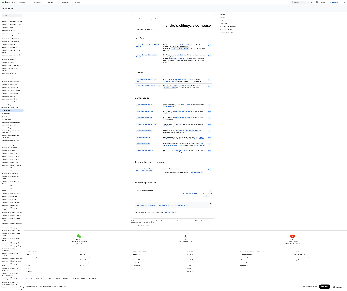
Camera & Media (85, 263)
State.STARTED (199, 145)
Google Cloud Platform (78, 279)
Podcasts (29, 271)
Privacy (82, 265)
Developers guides (245, 257)
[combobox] (300, 2)
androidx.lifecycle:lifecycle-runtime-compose (199, 193)
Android (28, 254)
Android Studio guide (246, 254)
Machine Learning (85, 257)
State (166, 126)
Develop (50, 2)
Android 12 (190, 268)
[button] (12, 21)
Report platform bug (299, 254)
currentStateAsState (144, 130)
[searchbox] (12, 15)
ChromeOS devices (138, 260)
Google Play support (299, 260)
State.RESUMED (199, 139)
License (34, 286)
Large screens (137, 254)
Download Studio (245, 263)
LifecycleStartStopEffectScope (148, 86)
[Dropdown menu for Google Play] (70, 2)
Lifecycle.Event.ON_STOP (179, 58)
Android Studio (334, 2)
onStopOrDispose (170, 87)
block (201, 137)
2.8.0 (210, 198)
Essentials (22, 2)
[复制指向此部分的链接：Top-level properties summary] (168, 162)
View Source (206, 196)
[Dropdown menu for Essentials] (27, 2)
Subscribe (324, 287)
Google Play (64, 2)
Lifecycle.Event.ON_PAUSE (180, 48)
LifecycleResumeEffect (183, 45)
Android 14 (190, 263)
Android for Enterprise (32, 257)
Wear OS (135, 257)
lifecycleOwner (171, 139)
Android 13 (190, 265)
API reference (7, 9)
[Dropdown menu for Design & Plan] (43, 2)
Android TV (136, 265)
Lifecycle (188, 104)
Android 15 (190, 260)
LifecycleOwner (180, 150)
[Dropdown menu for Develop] (55, 2)
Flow (180, 124)
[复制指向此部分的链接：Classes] (144, 73)
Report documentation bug (301, 257)
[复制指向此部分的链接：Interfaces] (147, 38)
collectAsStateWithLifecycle (147, 124)
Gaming (82, 254)
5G (81, 268)
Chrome (57, 279)
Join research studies (300, 263)
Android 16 (190, 257)
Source (28, 263)
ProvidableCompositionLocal (165, 205)
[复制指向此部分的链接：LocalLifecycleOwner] (155, 191)
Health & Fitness (84, 260)
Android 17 (190, 254)
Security (28, 260)
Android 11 (190, 271)
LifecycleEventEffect (144, 104)
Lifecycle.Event (169, 106)
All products (92, 279)
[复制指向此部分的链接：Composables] (151, 98)
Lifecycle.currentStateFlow (188, 130)
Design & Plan (37, 2)
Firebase (65, 279)
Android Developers (140, 19)
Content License (181, 221)
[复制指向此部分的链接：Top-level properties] (158, 183)
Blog (78, 2)
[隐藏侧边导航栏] (22, 288)
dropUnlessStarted (143, 143)
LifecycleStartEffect (182, 55)
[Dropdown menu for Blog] (82, 2)
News (28, 265)
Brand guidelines (44, 286)
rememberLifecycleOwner (145, 150)
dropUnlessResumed (143, 137)
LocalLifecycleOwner (171, 169)
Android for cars (138, 263)
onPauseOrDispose (170, 81)
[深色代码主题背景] (211, 203)
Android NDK (244, 265)
